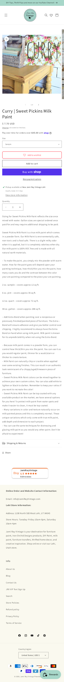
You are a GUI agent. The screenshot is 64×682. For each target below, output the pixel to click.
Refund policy (12, 609)
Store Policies (12, 602)
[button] (6, 15)
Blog (8, 575)
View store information (17, 195)
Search (9, 596)
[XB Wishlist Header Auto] (51, 15)
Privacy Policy (12, 616)
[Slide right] (38, 104)
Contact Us (11, 582)
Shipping (5, 128)
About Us (10, 569)
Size (4, 138)
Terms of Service (14, 623)
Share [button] (8, 452)
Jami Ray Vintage (27, 676)
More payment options (32, 179)
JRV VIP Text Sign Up (15, 589)
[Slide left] (25, 104)
